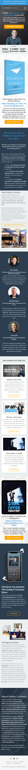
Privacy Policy (14, 762)
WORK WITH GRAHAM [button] (14, 26)
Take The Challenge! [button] (14, 538)
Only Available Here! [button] (14, 122)
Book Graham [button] (14, 470)
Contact (7, 762)
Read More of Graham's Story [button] (14, 225)
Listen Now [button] (14, 613)
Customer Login (17, 763)
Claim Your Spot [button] (14, 396)
